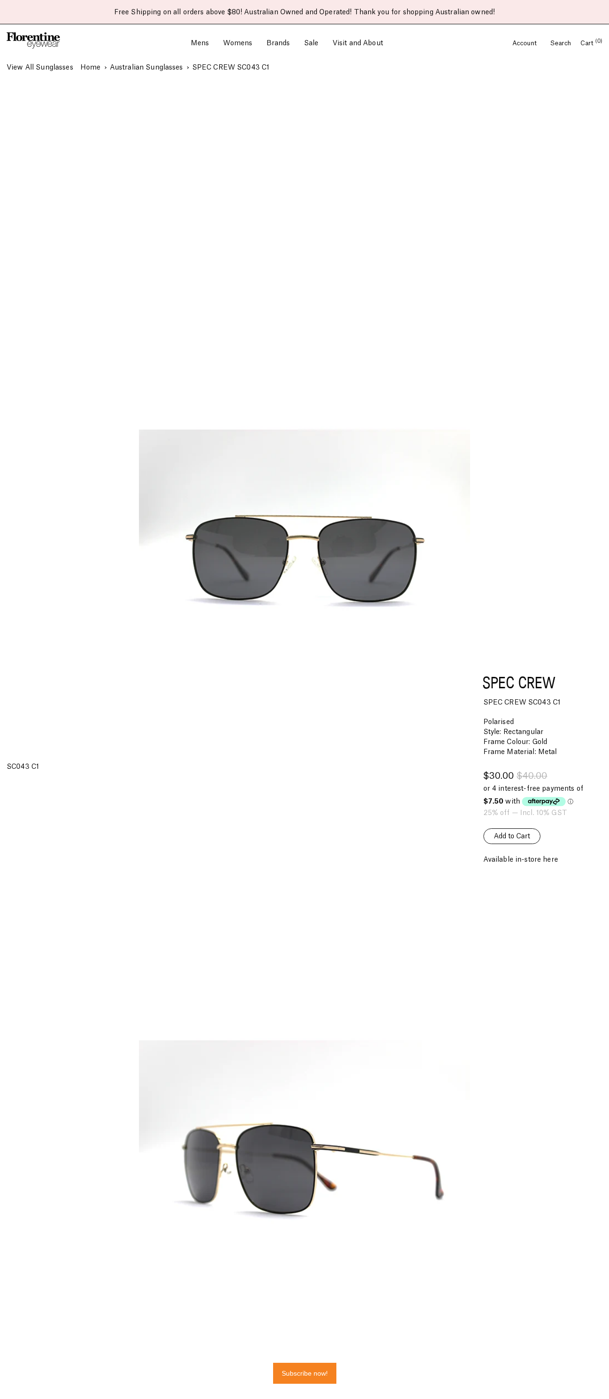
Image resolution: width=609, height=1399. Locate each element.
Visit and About (358, 43)
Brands (278, 43)
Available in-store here (520, 859)
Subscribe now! (305, 1373)
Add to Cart (512, 836)
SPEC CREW (518, 682)
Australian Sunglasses (146, 67)
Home (90, 67)
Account (525, 43)
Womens (238, 43)
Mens (200, 43)
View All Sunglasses (40, 67)
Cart (591, 43)
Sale (311, 43)
